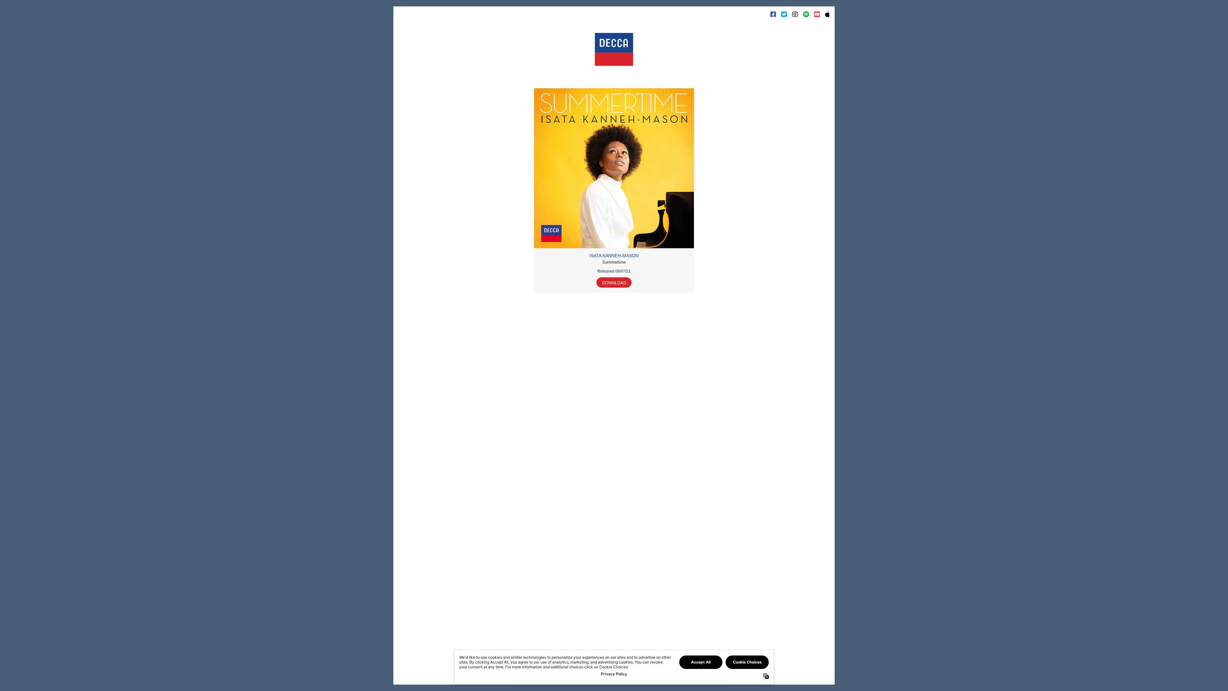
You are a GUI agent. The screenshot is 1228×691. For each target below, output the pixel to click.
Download (614, 283)
